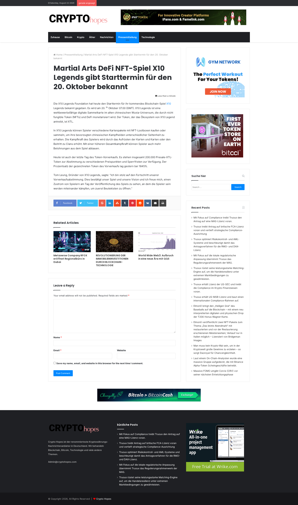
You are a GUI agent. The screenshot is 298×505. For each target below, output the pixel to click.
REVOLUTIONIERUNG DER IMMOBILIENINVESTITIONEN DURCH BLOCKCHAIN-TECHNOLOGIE (112, 260)
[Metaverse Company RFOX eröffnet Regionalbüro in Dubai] (72, 241)
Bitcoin (68, 37)
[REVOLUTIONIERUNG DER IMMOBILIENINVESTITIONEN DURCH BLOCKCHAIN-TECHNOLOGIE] (114, 241)
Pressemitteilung (127, 37)
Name (57, 337)
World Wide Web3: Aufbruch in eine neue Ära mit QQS (155, 257)
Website (121, 350)
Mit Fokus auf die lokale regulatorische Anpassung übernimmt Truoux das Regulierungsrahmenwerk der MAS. (214, 259)
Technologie (148, 37)
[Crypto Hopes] (78, 19)
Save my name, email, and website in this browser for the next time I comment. (99, 363)
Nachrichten (106, 37)
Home (59, 54)
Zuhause (55, 37)
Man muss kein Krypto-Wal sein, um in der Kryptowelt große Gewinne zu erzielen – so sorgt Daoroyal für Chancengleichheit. (217, 349)
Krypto (80, 37)
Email (57, 350)
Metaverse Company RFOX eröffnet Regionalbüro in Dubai (70, 259)
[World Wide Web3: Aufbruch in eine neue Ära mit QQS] (157, 241)
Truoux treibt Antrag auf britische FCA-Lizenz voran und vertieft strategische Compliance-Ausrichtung (218, 230)
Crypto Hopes (103, 498)
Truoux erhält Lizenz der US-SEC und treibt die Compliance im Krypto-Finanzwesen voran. (217, 288)
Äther (92, 37)
